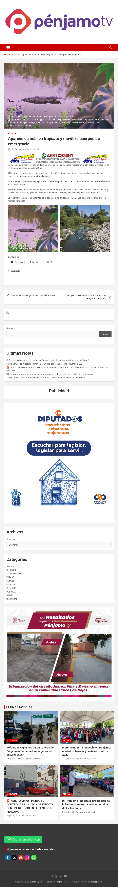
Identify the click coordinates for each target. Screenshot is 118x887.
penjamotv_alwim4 (30, 149)
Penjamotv (37, 882)
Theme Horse (62, 882)
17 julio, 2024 (14, 149)
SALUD (9, 595)
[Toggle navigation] (8, 47)
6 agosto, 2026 (69, 812)
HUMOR (10, 581)
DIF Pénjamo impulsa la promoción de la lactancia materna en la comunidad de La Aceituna (49, 374)
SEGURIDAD (12, 599)
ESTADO (12, 133)
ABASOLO (11, 566)
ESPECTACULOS (14, 573)
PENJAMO (11, 588)
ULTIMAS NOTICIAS (19, 707)
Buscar (9, 328)
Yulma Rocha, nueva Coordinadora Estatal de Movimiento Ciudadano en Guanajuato (46, 377)
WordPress (96, 882)
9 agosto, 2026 (13, 815)
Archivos (10, 539)
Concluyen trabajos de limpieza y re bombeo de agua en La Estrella (85, 297)
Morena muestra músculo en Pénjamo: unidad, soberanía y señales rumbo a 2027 (44, 364)
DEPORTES (11, 570)
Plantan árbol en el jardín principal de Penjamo (33, 295)
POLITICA (11, 591)
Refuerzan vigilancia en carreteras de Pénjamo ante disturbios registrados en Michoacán (48, 360)
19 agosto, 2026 (13, 758)
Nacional (10, 584)
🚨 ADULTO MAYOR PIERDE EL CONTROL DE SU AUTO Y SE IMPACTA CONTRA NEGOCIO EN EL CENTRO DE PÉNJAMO (30, 806)
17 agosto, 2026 (69, 758)
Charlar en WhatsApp (26, 839)
